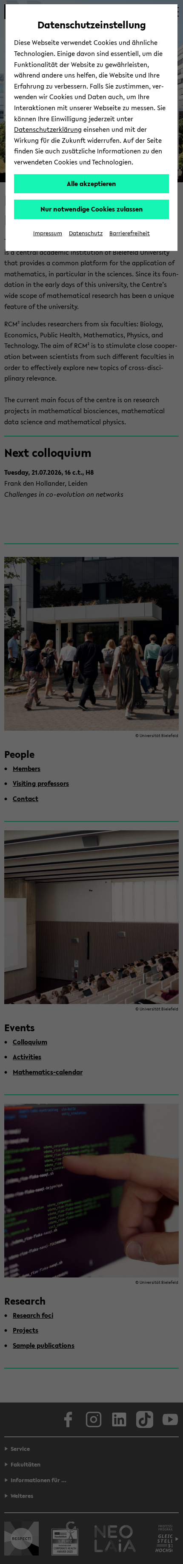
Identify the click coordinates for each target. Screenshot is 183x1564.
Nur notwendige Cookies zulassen (91, 209)
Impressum (47, 233)
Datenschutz (86, 233)
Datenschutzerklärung (48, 129)
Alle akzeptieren (91, 183)
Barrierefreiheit (129, 233)
